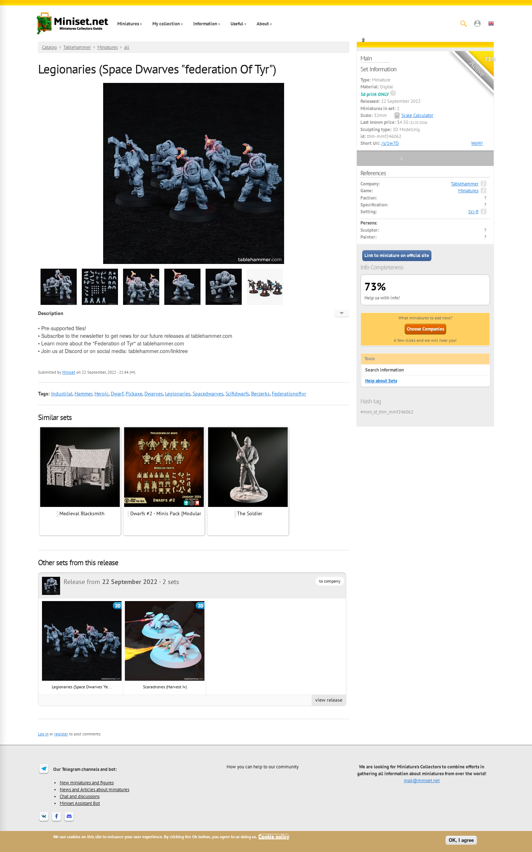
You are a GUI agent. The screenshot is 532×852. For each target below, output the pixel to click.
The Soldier (249, 513)
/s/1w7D (390, 143)
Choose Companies (425, 329)
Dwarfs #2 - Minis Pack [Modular (165, 513)
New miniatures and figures (87, 782)
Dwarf (117, 393)
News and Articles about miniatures (94, 789)
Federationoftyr (289, 393)
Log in (43, 733)
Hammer (83, 393)
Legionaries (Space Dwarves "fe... (82, 686)
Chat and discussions (80, 796)
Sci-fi (473, 212)
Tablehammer (77, 47)
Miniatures (128, 24)
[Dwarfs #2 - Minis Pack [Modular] (163, 506)
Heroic (101, 393)
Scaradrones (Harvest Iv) (165, 686)
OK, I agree (461, 840)
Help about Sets (381, 381)
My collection (166, 24)
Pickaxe (134, 393)
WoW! (477, 143)
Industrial (61, 393)
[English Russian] (341, 313)
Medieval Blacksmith (82, 513)
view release (328, 700)
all (126, 47)
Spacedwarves (208, 393)
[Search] (463, 23)
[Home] (72, 23)
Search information (384, 370)
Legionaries (177, 393)
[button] (477, 23)
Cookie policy (273, 836)
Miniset (68, 372)
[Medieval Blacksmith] (80, 506)
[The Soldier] (247, 506)
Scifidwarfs (237, 393)
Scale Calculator (417, 115)
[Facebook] (56, 821)
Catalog (49, 47)
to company (330, 581)
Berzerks (260, 393)
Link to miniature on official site (396, 255)
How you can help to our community (263, 766)
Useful (237, 24)
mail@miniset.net (422, 780)
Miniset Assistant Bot (80, 803)
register (61, 733)
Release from (110, 582)
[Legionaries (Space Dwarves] (58, 304)
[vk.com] (44, 821)
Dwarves (153, 393)
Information (205, 24)
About (263, 24)
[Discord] (69, 821)
